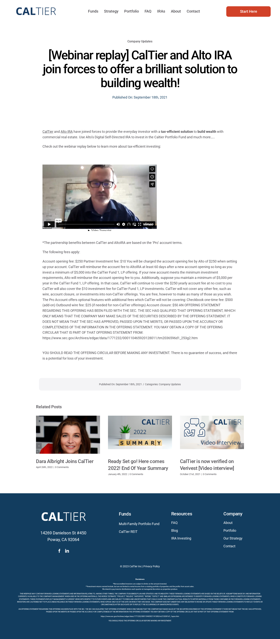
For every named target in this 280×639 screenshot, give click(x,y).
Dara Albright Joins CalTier (64, 461)
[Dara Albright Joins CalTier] (68, 435)
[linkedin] (67, 551)
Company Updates (139, 41)
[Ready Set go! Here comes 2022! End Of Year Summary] (140, 435)
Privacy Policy (151, 566)
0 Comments (62, 467)
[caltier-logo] (35, 6)
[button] (39, 446)
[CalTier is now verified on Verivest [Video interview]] (212, 435)
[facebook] (59, 551)
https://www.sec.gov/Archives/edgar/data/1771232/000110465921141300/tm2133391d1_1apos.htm (140, 616)
